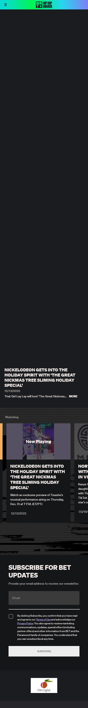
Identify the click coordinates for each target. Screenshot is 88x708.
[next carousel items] (82, 450)
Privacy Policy (25, 623)
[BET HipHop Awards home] (44, 7)
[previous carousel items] (5, 450)
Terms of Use (43, 619)
